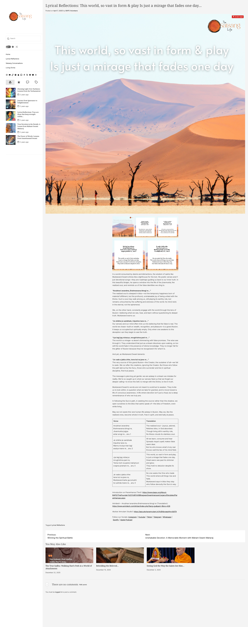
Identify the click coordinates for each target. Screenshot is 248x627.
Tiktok (149, 517)
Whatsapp (167, 517)
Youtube (141, 517)
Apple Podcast (126, 520)
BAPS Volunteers (72, 11)
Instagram (132, 517)
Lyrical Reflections (12, 59)
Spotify (116, 520)
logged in (58, 592)
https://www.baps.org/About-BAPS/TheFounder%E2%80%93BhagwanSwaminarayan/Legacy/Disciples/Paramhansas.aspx (144, 495)
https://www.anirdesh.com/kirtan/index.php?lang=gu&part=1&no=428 (141, 506)
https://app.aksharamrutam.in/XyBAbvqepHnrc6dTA (155, 512)
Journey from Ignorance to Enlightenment (27, 101)
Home (8, 54)
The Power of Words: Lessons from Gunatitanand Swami (28, 137)
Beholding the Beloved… (107, 565)
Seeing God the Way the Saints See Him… (165, 565)
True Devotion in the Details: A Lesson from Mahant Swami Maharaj (28, 126)
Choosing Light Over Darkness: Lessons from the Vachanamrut (28, 90)
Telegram (157, 517)
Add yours (83, 585)
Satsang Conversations (14, 63)
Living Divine (10, 68)
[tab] (10, 82)
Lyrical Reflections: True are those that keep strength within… (28, 114)
